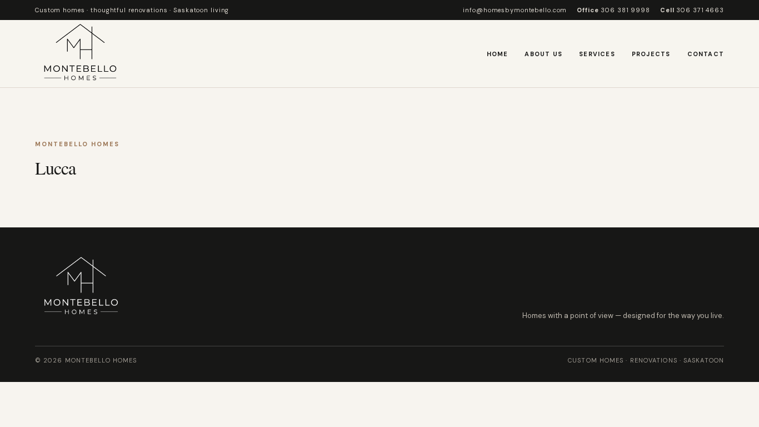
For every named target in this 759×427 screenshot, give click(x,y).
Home (497, 54)
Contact (705, 54)
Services (597, 54)
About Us (543, 54)
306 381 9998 (613, 10)
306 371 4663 (692, 10)
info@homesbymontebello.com (515, 10)
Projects (651, 54)
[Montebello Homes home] (80, 53)
